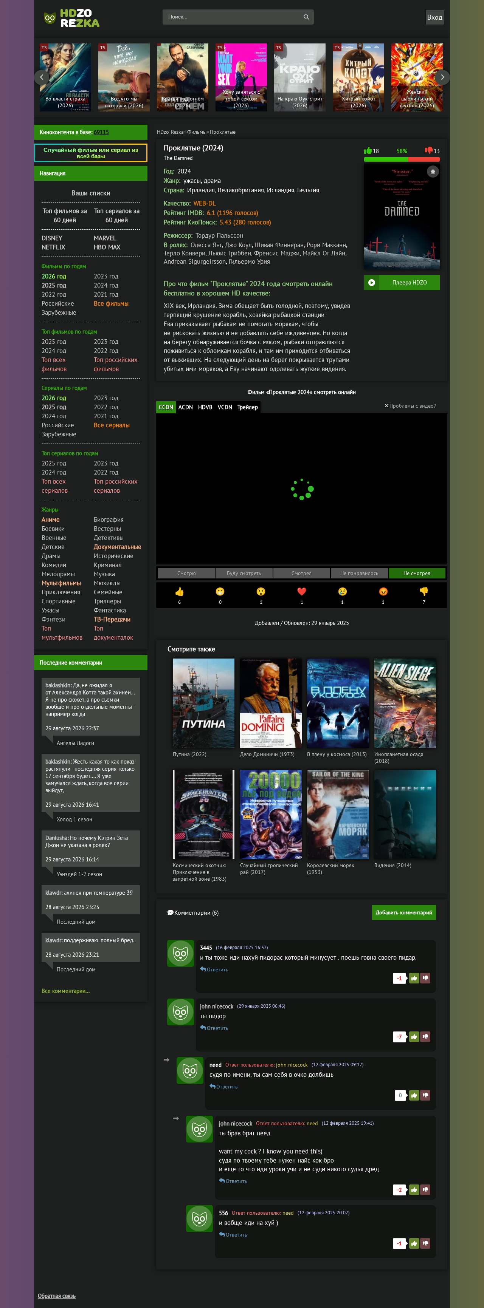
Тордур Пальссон (219, 235)
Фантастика (110, 610)
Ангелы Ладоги (75, 743)
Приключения (61, 592)
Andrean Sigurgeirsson (195, 261)
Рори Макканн (326, 245)
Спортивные (59, 601)
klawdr (53, 892)
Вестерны (107, 528)
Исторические (113, 556)
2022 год (54, 294)
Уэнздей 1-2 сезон (79, 874)
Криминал (108, 565)
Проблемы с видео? (412, 405)
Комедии (54, 565)
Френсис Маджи (276, 253)
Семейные (108, 592)
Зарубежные (59, 312)
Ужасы (50, 610)
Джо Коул (238, 245)
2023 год (106, 276)
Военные (54, 537)
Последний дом (76, 921)
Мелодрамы (58, 574)
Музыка (104, 574)
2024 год (106, 285)
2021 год (106, 294)
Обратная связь (57, 1295)
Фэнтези (53, 619)
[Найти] (306, 17)
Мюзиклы (107, 583)
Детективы (109, 537)
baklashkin (57, 685)
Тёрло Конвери (184, 253)
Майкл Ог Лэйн (323, 253)
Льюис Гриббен (229, 253)
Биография (109, 519)
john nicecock (216, 1006)
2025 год (54, 341)
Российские (58, 303)
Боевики (53, 528)
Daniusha (56, 837)
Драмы (51, 556)
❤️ (302, 595)
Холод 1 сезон (74, 819)
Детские (53, 547)
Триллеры (107, 601)
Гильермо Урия (249, 261)
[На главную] (75, 17)
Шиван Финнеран (279, 245)
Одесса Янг (206, 245)
